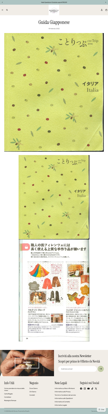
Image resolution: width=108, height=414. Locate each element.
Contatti (32, 395)
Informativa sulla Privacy (63, 392)
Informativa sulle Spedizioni (64, 398)
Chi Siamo (32, 392)
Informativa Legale (61, 405)
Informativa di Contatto (62, 402)
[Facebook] (81, 388)
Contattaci (7, 397)
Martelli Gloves (13, 411)
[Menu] (2, 10)
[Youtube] (88, 388)
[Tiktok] (92, 388)
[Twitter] (96, 388)
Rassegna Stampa (10, 400)
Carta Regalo (8, 394)
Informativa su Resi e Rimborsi (65, 388)
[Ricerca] (7, 10)
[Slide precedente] (2, 2)
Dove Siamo (33, 388)
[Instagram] (85, 388)
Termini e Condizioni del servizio (65, 395)
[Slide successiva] (105, 2)
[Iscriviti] (101, 369)
